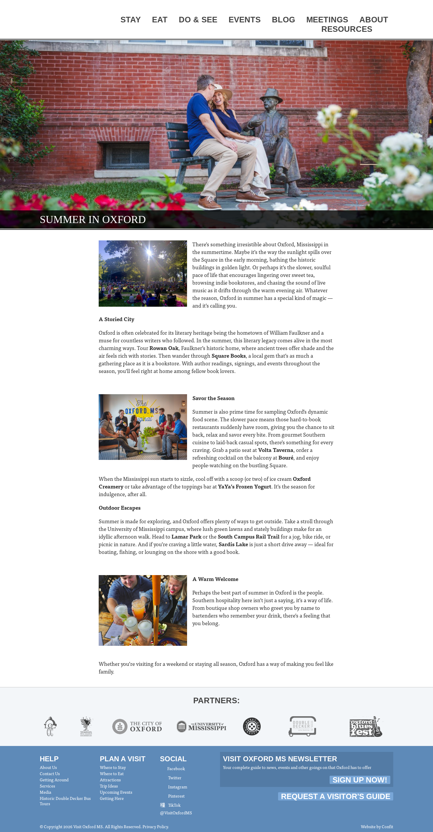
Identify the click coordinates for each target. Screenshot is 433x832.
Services (47, 786)
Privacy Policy (155, 826)
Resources (346, 29)
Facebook (176, 768)
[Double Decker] (302, 725)
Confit (387, 826)
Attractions (110, 779)
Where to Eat (112, 773)
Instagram (177, 786)
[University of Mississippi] (201, 725)
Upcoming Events (116, 792)
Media (45, 792)
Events (245, 19)
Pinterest (176, 796)
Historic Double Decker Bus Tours (65, 801)
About (373, 19)
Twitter (174, 777)
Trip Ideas (109, 786)
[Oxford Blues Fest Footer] (367, 725)
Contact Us (50, 773)
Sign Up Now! (360, 780)
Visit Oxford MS (62, 20)
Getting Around (54, 779)
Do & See (198, 19)
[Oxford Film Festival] (252, 725)
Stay (130, 19)
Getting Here (112, 798)
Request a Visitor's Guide (335, 796)
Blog (283, 19)
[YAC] (86, 725)
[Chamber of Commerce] (50, 725)
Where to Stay (113, 767)
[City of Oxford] (137, 725)
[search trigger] (386, 30)
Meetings (327, 19)
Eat (160, 19)
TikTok (174, 805)
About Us (48, 767)
